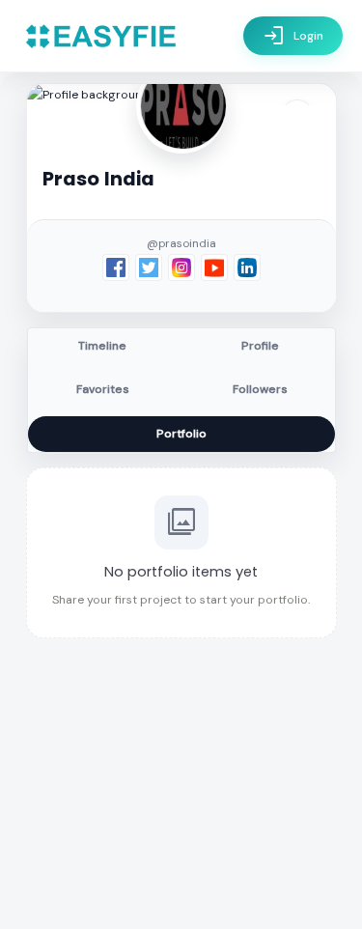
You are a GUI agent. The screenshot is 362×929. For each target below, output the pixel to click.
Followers (260, 389)
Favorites (102, 389)
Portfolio (181, 433)
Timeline (102, 345)
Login (293, 35)
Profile (260, 345)
